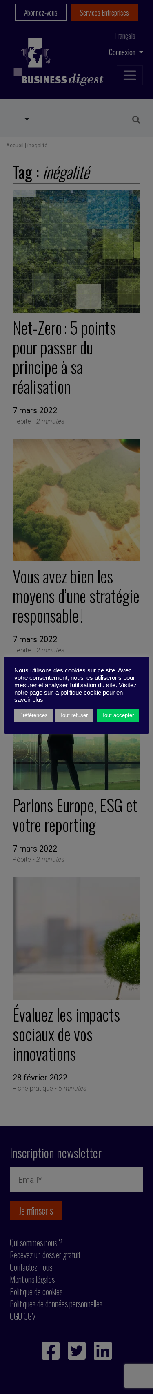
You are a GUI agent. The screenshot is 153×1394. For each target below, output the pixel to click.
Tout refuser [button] (74, 715)
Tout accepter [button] (118, 715)
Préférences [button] (33, 715)
